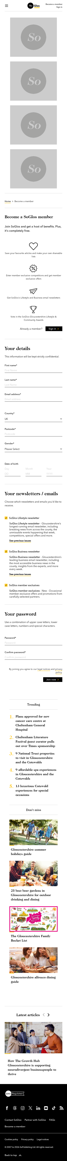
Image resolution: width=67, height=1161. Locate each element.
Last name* (11, 379)
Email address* (13, 394)
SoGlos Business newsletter (24, 551)
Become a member (54, 4)
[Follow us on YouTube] (46, 1108)
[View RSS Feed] (61, 1108)
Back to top (11, 1155)
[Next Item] (48, 1014)
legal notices (43, 669)
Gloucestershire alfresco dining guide (33, 979)
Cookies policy (11, 1139)
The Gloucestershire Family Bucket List (30, 938)
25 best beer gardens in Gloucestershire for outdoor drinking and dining (31, 895)
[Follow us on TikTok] (53, 1108)
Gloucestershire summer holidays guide (28, 852)
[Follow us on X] (30, 1108)
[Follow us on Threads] (14, 1108)
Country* (9, 413)
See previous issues (20, 540)
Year (49, 468)
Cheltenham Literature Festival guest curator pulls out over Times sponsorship (35, 741)
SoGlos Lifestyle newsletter (24, 518)
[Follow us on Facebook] (7, 1108)
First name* (11, 365)
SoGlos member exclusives (24, 585)
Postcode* (10, 428)
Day (7, 468)
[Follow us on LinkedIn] (38, 1108)
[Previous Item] (43, 1014)
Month (29, 468)
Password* (10, 637)
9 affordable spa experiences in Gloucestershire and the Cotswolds (36, 774)
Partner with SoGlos (35, 1119)
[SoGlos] (33, 6)
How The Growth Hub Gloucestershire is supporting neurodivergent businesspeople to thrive (32, 1067)
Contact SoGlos (13, 1119)
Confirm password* (15, 652)
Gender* (9, 443)
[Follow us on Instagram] (22, 1108)
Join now (51, 679)
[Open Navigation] (6, 6)
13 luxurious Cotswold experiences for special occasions (32, 790)
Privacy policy (27, 1139)
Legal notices (43, 1139)
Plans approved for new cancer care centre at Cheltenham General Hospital (32, 723)
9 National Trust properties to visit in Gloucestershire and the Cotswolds (35, 758)
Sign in (59, 7)
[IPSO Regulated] (16, 1093)
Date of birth (11, 463)
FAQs (52, 1119)
